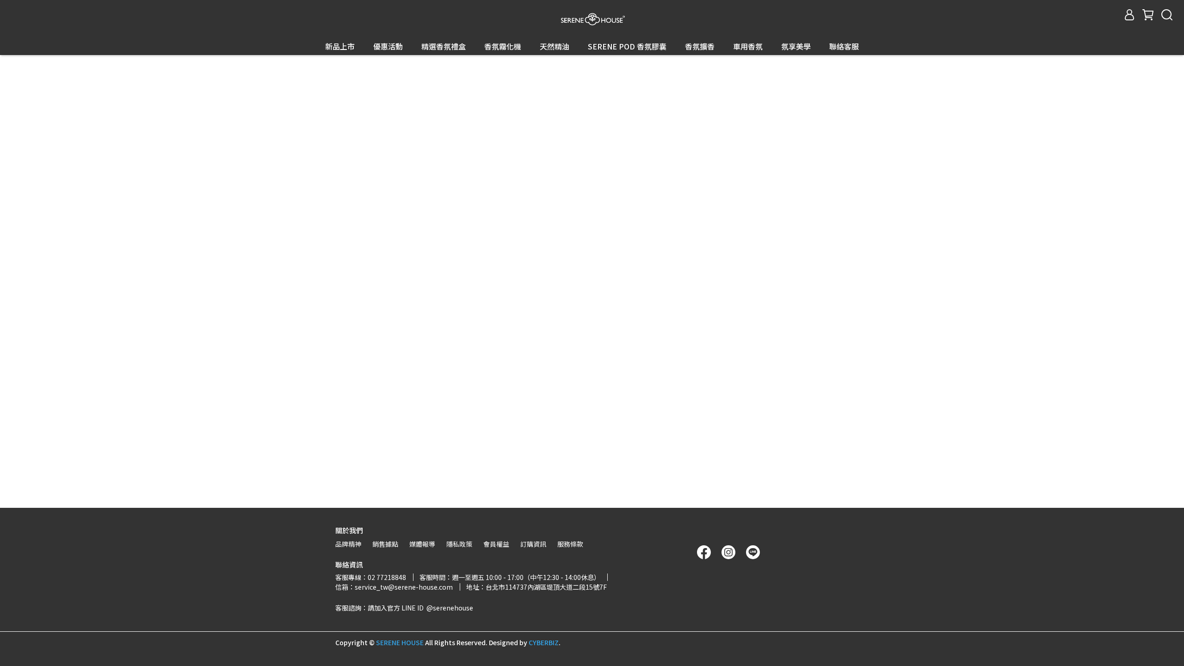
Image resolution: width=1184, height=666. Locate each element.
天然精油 (554, 46)
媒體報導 (422, 544)
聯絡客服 (844, 46)
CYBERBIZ (544, 642)
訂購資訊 (533, 544)
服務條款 (570, 544)
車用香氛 (748, 46)
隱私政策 (459, 544)
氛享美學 (796, 46)
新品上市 (340, 46)
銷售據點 (385, 544)
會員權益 (496, 544)
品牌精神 (348, 544)
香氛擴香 (700, 46)
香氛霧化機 (502, 46)
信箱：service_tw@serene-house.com (394, 587)
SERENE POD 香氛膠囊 (627, 46)
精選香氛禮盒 (443, 46)
